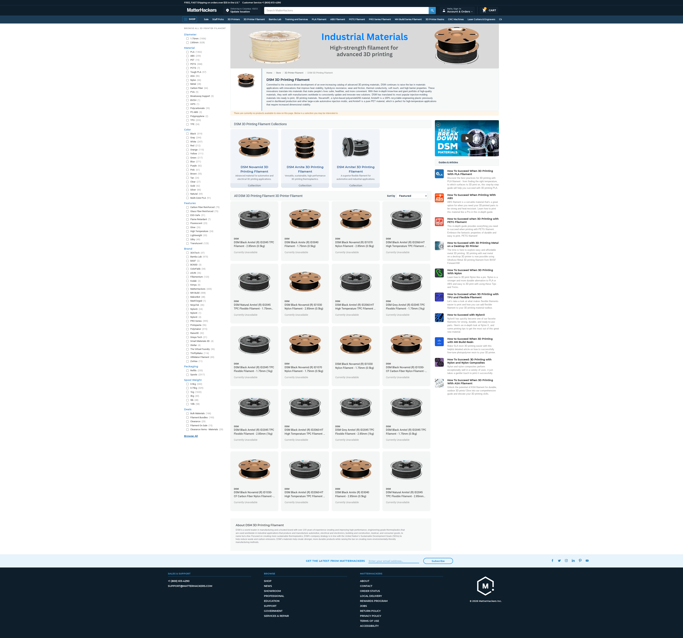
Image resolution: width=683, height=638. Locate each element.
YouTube (587, 560)
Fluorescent (198, 223)
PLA (196, 52)
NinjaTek (197, 305)
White (196, 141)
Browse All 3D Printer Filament (205, 28)
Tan (194, 177)
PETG (196, 64)
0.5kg (196, 384)
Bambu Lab (275, 19)
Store (278, 73)
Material (189, 48)
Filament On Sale (201, 425)
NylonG (196, 309)
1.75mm (198, 38)
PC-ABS (196, 112)
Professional (274, 596)
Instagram (566, 560)
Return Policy (370, 611)
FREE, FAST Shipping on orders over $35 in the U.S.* (212, 2)
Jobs (363, 606)
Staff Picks (218, 19)
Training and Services (296, 19)
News (268, 586)
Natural (196, 193)
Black (196, 133)
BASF (195, 260)
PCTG (195, 68)
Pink (195, 169)
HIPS (194, 104)
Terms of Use (369, 621)
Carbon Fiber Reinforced (205, 207)
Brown (196, 173)
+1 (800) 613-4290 (271, 2)
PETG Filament (357, 19)
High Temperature (201, 231)
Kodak (195, 281)
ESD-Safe (197, 215)
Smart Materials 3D (202, 341)
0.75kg (196, 388)
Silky (195, 239)
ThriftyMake (199, 353)
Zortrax (196, 361)
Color (187, 129)
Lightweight (198, 235)
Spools (197, 374)
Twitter (559, 560)
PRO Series (199, 321)
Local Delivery (371, 596)
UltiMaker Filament (202, 357)
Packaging (191, 366)
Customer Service (251, 2)
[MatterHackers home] (202, 10)
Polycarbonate (200, 108)
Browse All (191, 436)
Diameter (190, 34)
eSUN (195, 273)
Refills (196, 370)
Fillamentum (199, 276)
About (364, 581)
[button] (242, 10)
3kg (194, 396)
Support (270, 606)
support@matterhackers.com (190, 586)
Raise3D (197, 333)
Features (190, 203)
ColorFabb (198, 268)
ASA (195, 76)
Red (195, 145)
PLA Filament (319, 19)
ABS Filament (337, 19)
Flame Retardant (200, 219)
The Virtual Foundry (202, 349)
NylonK (195, 313)
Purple (196, 165)
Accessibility (369, 625)
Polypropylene (199, 116)
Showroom (272, 591)
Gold (195, 185)
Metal (195, 84)
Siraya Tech (198, 337)
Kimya (195, 284)
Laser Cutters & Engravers (481, 19)
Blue (195, 161)
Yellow (196, 153)
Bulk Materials (200, 413)
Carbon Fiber (199, 88)
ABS (195, 55)
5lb (194, 400)
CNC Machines (456, 19)
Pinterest (580, 560)
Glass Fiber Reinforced (204, 211)
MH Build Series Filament (408, 19)
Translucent (199, 243)
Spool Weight (193, 380)
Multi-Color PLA (200, 198)
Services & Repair (276, 616)
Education (271, 601)
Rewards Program (374, 601)
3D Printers (234, 19)
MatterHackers (201, 289)
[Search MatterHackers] (432, 10)
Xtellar (195, 345)
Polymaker (198, 329)
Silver (195, 189)
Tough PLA (198, 72)
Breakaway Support (202, 96)
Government (273, 611)
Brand (188, 248)
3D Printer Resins (435, 19)
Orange (197, 149)
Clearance (198, 421)
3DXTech (197, 252)
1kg (196, 392)
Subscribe (438, 561)
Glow (195, 227)
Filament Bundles (202, 417)
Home (269, 73)
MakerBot (197, 297)
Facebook (552, 560)
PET (195, 60)
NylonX (195, 317)
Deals (187, 409)
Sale (206, 19)
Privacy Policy (370, 616)
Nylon (195, 80)
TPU (195, 120)
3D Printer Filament (254, 19)
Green (196, 157)
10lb (195, 404)
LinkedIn (573, 560)
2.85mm (197, 42)
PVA (194, 92)
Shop (267, 581)
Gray (195, 137)
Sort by (391, 195)
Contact (366, 586)
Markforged (198, 301)
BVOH (195, 100)
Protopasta (198, 325)
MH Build (198, 292)
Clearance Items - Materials (206, 429)
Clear (195, 181)
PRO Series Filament (380, 19)
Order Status (370, 591)
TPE (195, 124)
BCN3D (196, 264)
